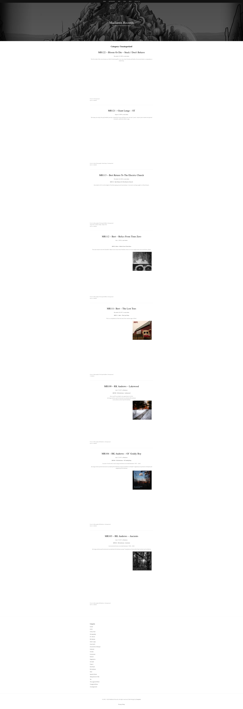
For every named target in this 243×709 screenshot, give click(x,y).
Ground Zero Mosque (95, 646)
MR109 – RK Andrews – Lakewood (121, 386)
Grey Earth (92, 644)
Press (130, 1)
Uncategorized (97, 98)
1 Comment (92, 376)
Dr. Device (92, 636)
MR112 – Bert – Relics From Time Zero (121, 236)
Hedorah (92, 649)
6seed (91, 626)
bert (94, 224)
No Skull (92, 661)
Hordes (92, 651)
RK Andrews (101, 441)
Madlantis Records (121, 22)
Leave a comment (93, 100)
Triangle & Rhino (94, 684)
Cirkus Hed (92, 631)
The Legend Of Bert (103, 223)
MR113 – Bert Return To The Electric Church (121, 175)
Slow (91, 671)
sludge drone (104, 224)
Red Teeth (92, 666)
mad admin (126, 56)
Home (104, 1)
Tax (90, 679)
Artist (95, 163)
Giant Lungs (104, 163)
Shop (119, 1)
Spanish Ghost (93, 674)
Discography (112, 1)
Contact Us (137, 1)
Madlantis (125, 390)
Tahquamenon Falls (94, 676)
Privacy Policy (121, 704)
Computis (138, 699)
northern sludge (98, 224)
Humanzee (92, 654)
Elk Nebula (92, 639)
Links (124, 1)
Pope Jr (91, 664)
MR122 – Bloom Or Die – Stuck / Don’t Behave (121, 52)
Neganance (92, 659)
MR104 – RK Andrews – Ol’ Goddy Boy (121, 453)
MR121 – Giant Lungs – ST (121, 110)
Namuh (92, 656)
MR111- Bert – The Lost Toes (121, 308)
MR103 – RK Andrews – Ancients (121, 536)
